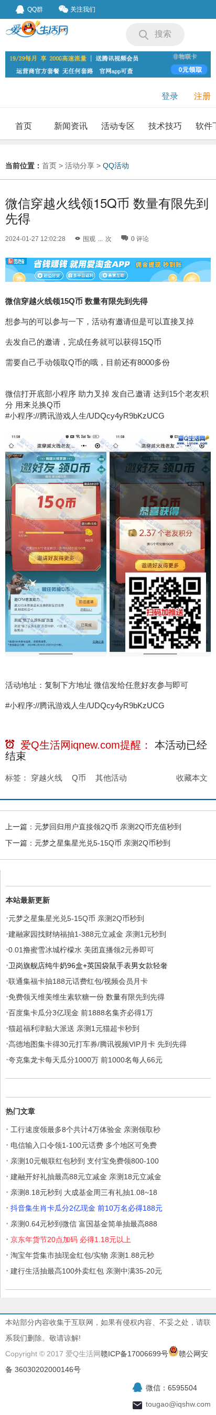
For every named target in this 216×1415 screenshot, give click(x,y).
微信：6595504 (171, 1388)
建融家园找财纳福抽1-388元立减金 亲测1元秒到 (87, 934)
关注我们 (82, 9)
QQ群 (35, 9)
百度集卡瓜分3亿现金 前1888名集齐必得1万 (80, 1012)
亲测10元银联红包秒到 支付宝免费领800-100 (84, 1161)
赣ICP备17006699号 (134, 1354)
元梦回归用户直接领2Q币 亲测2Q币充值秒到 (108, 826)
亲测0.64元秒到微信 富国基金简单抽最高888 (83, 1224)
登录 (169, 96)
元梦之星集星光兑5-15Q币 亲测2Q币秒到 (102, 843)
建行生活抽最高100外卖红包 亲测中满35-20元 (86, 1271)
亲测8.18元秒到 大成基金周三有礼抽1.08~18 (83, 1192)
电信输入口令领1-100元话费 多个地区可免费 (83, 1145)
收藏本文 (192, 777)
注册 (202, 96)
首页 (23, 126)
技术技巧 (165, 126)
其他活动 (111, 777)
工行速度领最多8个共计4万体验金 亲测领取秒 (85, 1129)
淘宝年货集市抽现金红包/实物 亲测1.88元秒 (82, 1255)
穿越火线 (46, 777)
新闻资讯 (71, 126)
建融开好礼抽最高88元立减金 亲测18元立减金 (85, 1176)
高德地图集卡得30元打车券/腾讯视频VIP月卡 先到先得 (97, 1044)
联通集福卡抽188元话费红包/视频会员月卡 (78, 981)
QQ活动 (116, 165)
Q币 (79, 777)
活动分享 (79, 165)
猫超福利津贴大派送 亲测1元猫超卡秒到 (75, 1028)
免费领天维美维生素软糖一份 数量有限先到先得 (86, 997)
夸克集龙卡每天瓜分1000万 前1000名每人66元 (85, 1060)
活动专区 (118, 126)
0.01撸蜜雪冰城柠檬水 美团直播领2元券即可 (81, 950)
